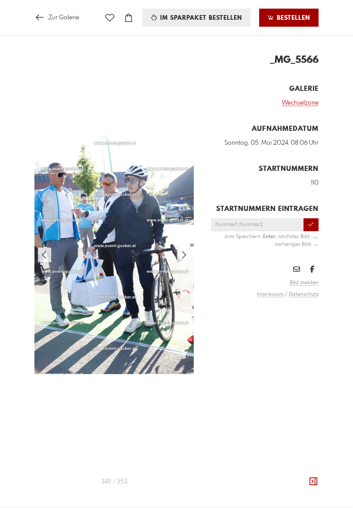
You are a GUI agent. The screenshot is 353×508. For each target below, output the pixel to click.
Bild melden (304, 282)
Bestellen (292, 18)
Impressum (270, 294)
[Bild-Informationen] (313, 481)
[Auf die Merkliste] (110, 18)
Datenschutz (304, 294)
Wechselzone (300, 103)
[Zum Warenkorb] (129, 18)
